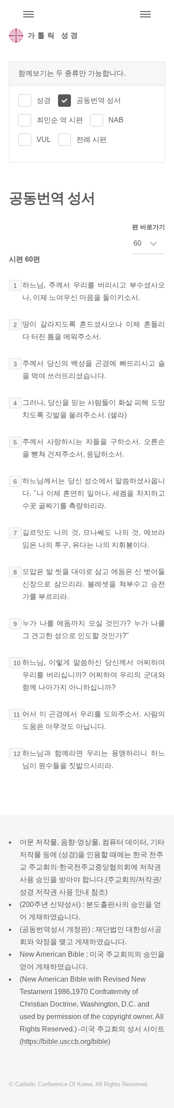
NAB (116, 120)
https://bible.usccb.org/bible (65, 1041)
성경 (44, 100)
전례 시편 (91, 139)
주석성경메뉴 (28, 14)
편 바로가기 (148, 226)
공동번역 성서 (98, 100)
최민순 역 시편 (60, 120)
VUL (44, 139)
